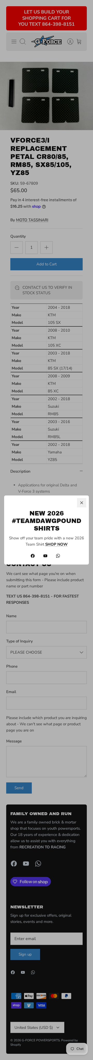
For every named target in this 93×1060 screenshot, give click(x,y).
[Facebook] (33, 555)
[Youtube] (45, 555)
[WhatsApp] (58, 555)
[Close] (81, 502)
